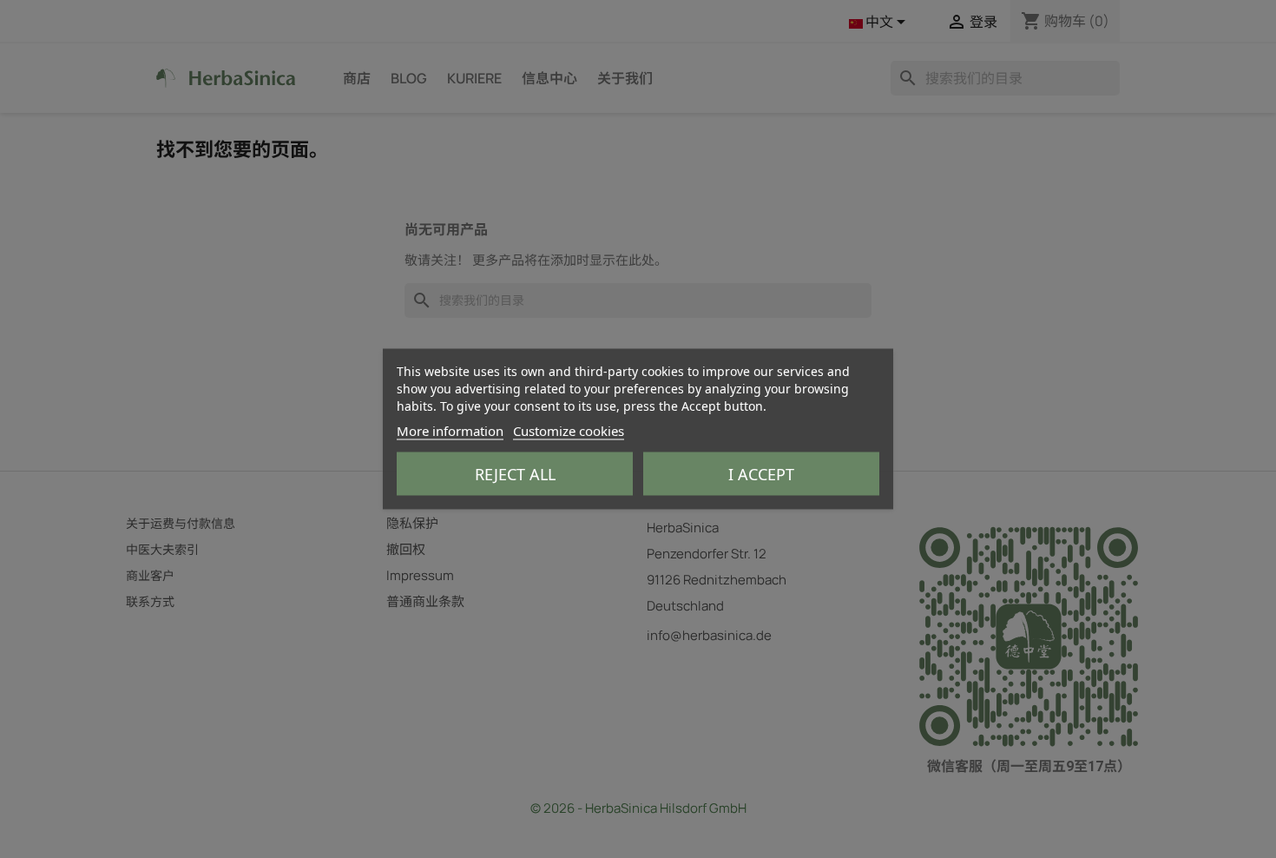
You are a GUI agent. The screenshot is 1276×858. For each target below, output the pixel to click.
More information (450, 430)
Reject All (515, 474)
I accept (761, 474)
